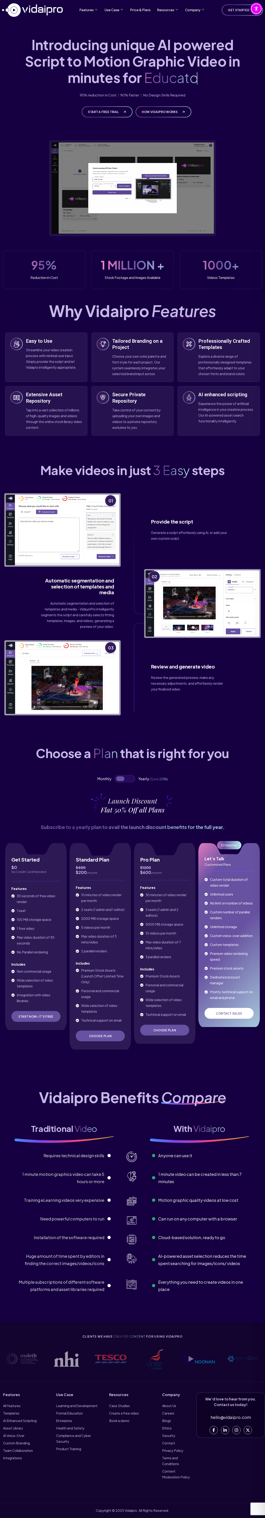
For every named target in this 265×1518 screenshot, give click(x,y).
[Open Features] (96, 9)
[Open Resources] (176, 9)
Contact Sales (229, 1013)
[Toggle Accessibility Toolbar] (256, 8)
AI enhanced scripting (222, 394)
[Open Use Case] (122, 9)
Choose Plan (100, 1036)
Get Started (239, 10)
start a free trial (103, 112)
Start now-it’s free (35, 1016)
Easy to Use (39, 341)
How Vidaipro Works (160, 112)
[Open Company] (203, 9)
